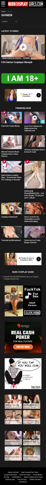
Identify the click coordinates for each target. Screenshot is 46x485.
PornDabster (37, 475)
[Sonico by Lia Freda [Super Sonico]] (34, 232)
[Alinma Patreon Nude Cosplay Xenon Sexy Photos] (11, 142)
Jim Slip (6, 477)
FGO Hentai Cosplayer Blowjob (16, 62)
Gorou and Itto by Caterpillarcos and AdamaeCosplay (31, 219)
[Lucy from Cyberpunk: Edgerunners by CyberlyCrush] (34, 118)
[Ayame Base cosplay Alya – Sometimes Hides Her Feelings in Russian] (11, 167)
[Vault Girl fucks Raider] (11, 117)
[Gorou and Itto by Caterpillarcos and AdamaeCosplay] (34, 208)
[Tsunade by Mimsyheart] (11, 232)
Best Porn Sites (25, 475)
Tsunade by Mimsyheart (11, 240)
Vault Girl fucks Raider (10, 126)
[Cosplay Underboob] (11, 208)
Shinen (26, 58)
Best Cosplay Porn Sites (29, 472)
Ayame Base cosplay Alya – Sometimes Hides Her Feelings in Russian (11, 177)
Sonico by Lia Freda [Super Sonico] (32, 241)
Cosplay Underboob (9, 217)
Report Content (13, 472)
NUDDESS (23, 482)
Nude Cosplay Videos (11, 58)
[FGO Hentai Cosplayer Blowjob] (23, 47)
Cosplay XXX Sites (10, 475)
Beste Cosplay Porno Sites (33, 477)
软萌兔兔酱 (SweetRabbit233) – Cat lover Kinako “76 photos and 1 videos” (34, 194)
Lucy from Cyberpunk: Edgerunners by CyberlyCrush (33, 128)
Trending (4, 112)
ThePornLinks (10, 479)
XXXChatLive (16, 477)
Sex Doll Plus (22, 479)
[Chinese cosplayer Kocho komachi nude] (34, 141)
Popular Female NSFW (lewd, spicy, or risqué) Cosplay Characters (21, 278)
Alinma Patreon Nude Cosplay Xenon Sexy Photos (10, 154)
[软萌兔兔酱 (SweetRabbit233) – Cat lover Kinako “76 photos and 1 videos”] (34, 175)
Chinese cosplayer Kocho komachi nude (34, 151)
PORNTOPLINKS (35, 479)
